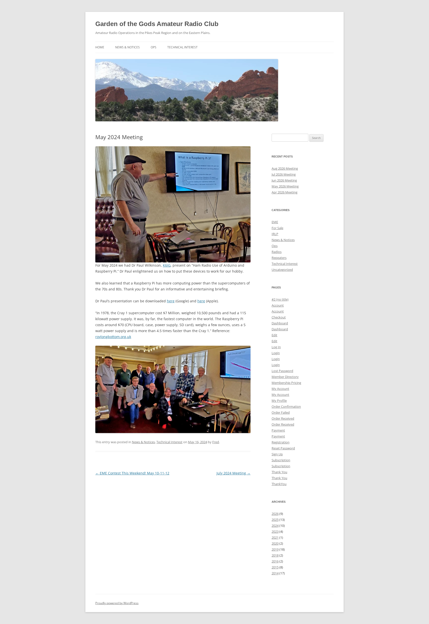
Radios (277, 252)
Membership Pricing (286, 382)
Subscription (281, 460)
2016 (275, 561)
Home (99, 47)
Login (276, 353)
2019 (275, 549)
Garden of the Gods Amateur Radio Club (156, 24)
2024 (275, 525)
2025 (275, 519)
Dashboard (280, 323)
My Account (280, 388)
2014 (275, 573)
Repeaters (279, 257)
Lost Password (282, 371)
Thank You (279, 472)
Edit (274, 335)
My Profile (279, 400)
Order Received (283, 418)
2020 (275, 543)
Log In (276, 347)
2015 (275, 567)
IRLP (275, 234)
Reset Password (283, 448)
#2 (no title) (280, 299)
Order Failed (281, 412)
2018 (275, 555)
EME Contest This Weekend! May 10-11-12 (132, 473)
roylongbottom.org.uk (113, 336)
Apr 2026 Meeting (284, 192)
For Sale (277, 228)
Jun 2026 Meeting (284, 180)
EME (275, 222)
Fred (215, 442)
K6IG (167, 265)
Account (278, 305)
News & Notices (127, 47)
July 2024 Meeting (233, 473)
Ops (153, 47)
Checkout (279, 317)
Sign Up (277, 454)
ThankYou (279, 484)
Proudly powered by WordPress (117, 603)
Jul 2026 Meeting (284, 174)
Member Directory (285, 376)
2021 (275, 537)
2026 (275, 513)
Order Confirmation (286, 406)
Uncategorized (282, 269)
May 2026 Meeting (285, 186)
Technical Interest (182, 47)
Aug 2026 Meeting (285, 168)
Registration (280, 442)
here (171, 301)
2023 (275, 531)
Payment (278, 430)
